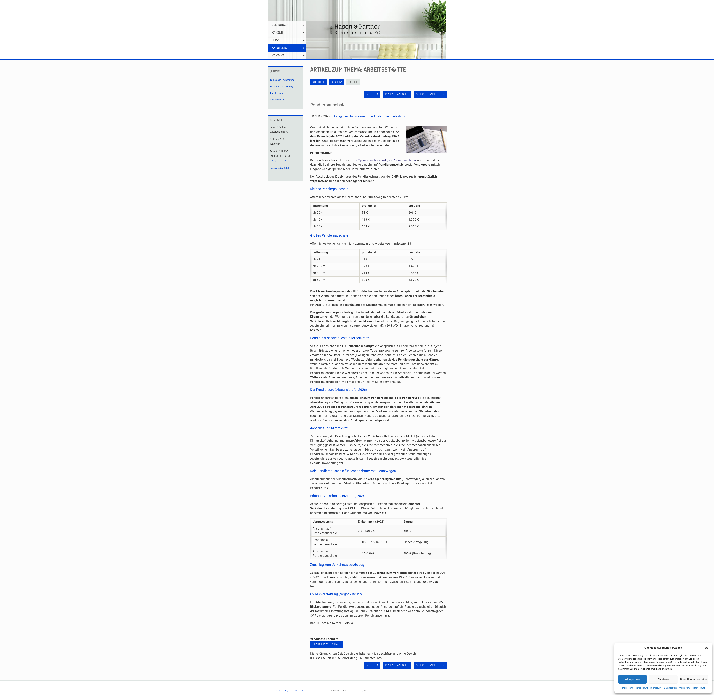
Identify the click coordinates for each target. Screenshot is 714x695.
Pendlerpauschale (326, 644)
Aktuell (318, 82)
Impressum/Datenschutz (295, 691)
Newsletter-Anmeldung (281, 86)
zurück (372, 94)
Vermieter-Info (395, 116)
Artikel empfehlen (430, 94)
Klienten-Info (276, 93)
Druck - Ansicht (397, 94)
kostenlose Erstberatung (282, 80)
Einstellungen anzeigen (694, 679)
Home (272, 691)
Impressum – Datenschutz (635, 688)
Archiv (337, 82)
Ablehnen (663, 679)
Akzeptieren (632, 679)
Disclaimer (280, 691)
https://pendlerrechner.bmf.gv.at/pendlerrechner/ (383, 160)
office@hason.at (278, 160)
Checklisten (375, 116)
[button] (706, 648)
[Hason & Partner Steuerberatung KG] (357, 29)
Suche (353, 82)
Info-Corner (357, 116)
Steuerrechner (277, 99)
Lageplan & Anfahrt (279, 168)
